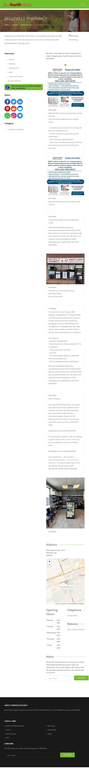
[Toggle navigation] (83, 5)
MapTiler (63, 604)
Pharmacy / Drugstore (16, 129)
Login (50, 734)
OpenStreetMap (72, 604)
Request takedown (14, 81)
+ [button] (49, 561)
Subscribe (81, 678)
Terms (8, 730)
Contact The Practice (15, 76)
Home (7, 25)
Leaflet (57, 604)
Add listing (52, 730)
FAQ (7, 738)
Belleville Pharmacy (66, 587)
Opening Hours (13, 68)
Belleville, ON (26, 25)
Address (11, 59)
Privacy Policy (11, 734)
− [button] (49, 564)
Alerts (10, 72)
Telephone (12, 64)
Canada (15, 25)
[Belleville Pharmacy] (66, 582)
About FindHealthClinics (15, 726)
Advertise (51, 726)
